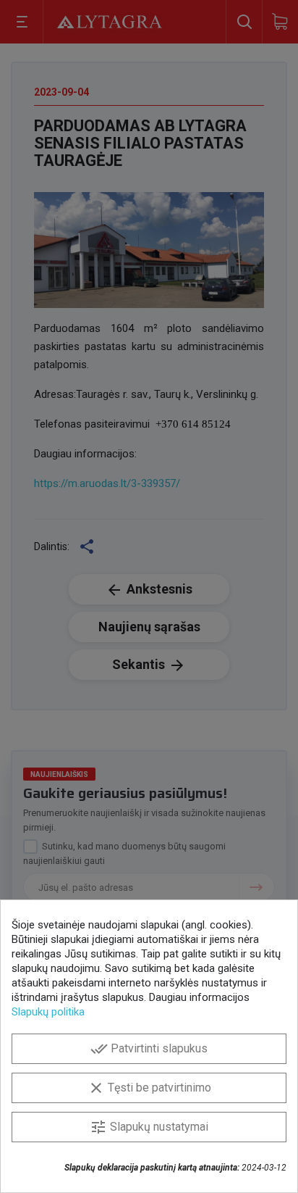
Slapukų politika (48, 1011)
